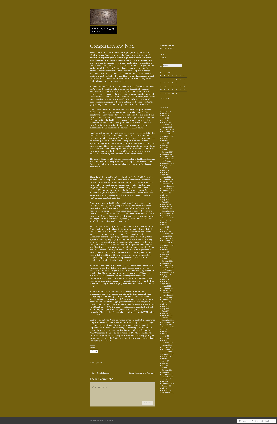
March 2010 (166, 390)
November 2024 (168, 159)
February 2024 (167, 179)
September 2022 (168, 218)
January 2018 (167, 345)
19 (184, 86)
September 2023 (168, 191)
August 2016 (166, 379)
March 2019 (166, 313)
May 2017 (165, 363)
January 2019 (167, 318)
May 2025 (165, 145)
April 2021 (165, 256)
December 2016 (167, 375)
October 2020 (167, 270)
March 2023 (166, 204)
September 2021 (168, 245)
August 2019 (166, 302)
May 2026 (165, 118)
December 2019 (167, 293)
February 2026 (167, 125)
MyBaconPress (168, 45)
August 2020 (166, 275)
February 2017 (167, 370)
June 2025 (165, 143)
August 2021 (166, 247)
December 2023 (168, 184)
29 (169, 93)
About (163, 58)
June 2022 (165, 225)
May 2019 (165, 309)
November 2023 (168, 186)
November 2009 (168, 393)
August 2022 (166, 220)
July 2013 (165, 388)
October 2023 (167, 188)
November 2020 (168, 268)
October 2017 (167, 352)
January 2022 (167, 236)
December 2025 (168, 129)
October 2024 (167, 161)
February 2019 (167, 316)
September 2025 (168, 136)
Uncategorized (96, 362)
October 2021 (167, 243)
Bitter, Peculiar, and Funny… (142, 373)
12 (184, 83)
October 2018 (167, 325)
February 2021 (167, 261)
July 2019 (165, 304)
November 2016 (168, 377)
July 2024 (165, 168)
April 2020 (166, 284)
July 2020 (165, 277)
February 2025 (167, 152)
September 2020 (168, 272)
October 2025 (167, 134)
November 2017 (167, 350)
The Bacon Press (103, 30)
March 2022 (166, 231)
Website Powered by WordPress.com (102, 420)
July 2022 (165, 222)
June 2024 (165, 170)
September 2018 (168, 327)
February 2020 (167, 288)
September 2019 (168, 300)
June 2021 (165, 252)
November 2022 (168, 213)
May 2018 (165, 336)
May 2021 (165, 254)
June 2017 (165, 361)
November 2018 (168, 322)
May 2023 (165, 200)
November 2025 (168, 132)
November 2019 (168, 295)
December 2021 (168, 238)
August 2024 (166, 166)
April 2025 (165, 147)
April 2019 (165, 311)
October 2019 (167, 297)
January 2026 (167, 127)
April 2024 (166, 175)
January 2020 (167, 291)
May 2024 (165, 172)
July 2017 (165, 359)
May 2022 (165, 227)
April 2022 (165, 229)
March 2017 (166, 368)
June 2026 (165, 116)
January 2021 (167, 263)
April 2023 (165, 202)
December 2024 (168, 157)
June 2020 (165, 279)
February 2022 (167, 234)
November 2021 (168, 241)
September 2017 (168, 354)
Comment (147, 403)
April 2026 (166, 120)
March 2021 (166, 259)
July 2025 (165, 141)
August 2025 (166, 138)
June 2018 (165, 334)
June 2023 (165, 197)
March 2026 (166, 122)
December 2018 (168, 320)
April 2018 (165, 338)
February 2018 (167, 343)
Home (162, 54)
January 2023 (167, 209)
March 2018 (166, 340)
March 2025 (166, 150)
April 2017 (165, 365)
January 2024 (167, 182)
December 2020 (168, 266)
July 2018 (165, 331)
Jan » (167, 98)
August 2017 (166, 356)
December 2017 (167, 347)
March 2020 (166, 286)
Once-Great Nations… (100, 373)
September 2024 (168, 163)
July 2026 (165, 113)
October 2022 (167, 216)
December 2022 (168, 211)
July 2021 (165, 250)
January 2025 (167, 154)
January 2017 (166, 372)
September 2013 (168, 384)
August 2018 (166, 329)
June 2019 (165, 306)
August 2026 (166, 111)
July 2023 (165, 195)
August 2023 (166, 193)
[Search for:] (171, 66)
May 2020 (165, 281)
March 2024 (166, 177)
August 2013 (166, 386)
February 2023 (167, 207)
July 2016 (165, 381)
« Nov (162, 98)
